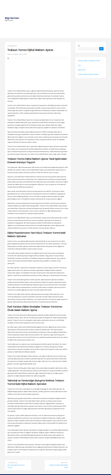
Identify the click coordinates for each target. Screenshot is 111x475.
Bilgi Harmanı (12, 18)
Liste (79, 65)
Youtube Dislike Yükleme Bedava (88, 74)
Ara (79, 46)
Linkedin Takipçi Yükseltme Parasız (89, 60)
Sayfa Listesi (82, 70)
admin (16, 54)
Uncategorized (12, 46)
